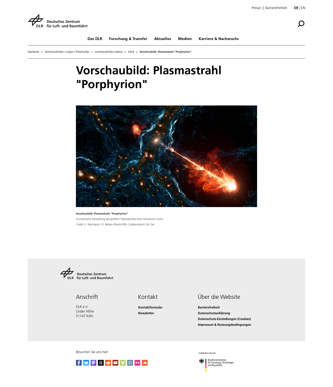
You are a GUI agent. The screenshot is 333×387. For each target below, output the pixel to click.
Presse (256, 8)
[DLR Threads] (101, 364)
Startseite (33, 51)
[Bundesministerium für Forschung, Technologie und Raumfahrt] (220, 376)
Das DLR (94, 38)
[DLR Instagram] (130, 364)
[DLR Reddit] (108, 364)
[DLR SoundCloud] (145, 364)
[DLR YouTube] (115, 364)
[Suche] (301, 23)
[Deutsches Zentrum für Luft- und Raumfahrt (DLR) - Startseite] (59, 23)
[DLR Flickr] (137, 364)
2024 (131, 51)
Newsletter (146, 313)
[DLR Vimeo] (123, 364)
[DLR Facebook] (79, 364)
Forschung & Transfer (128, 38)
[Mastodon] (93, 364)
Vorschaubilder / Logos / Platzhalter (67, 51)
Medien (185, 38)
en (303, 8)
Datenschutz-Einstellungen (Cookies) (224, 319)
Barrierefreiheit (276, 8)
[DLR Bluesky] (86, 364)
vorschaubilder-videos (109, 51)
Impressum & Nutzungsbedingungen (224, 325)
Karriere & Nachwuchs (219, 38)
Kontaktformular (150, 307)
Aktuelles (162, 38)
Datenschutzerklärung (214, 313)
